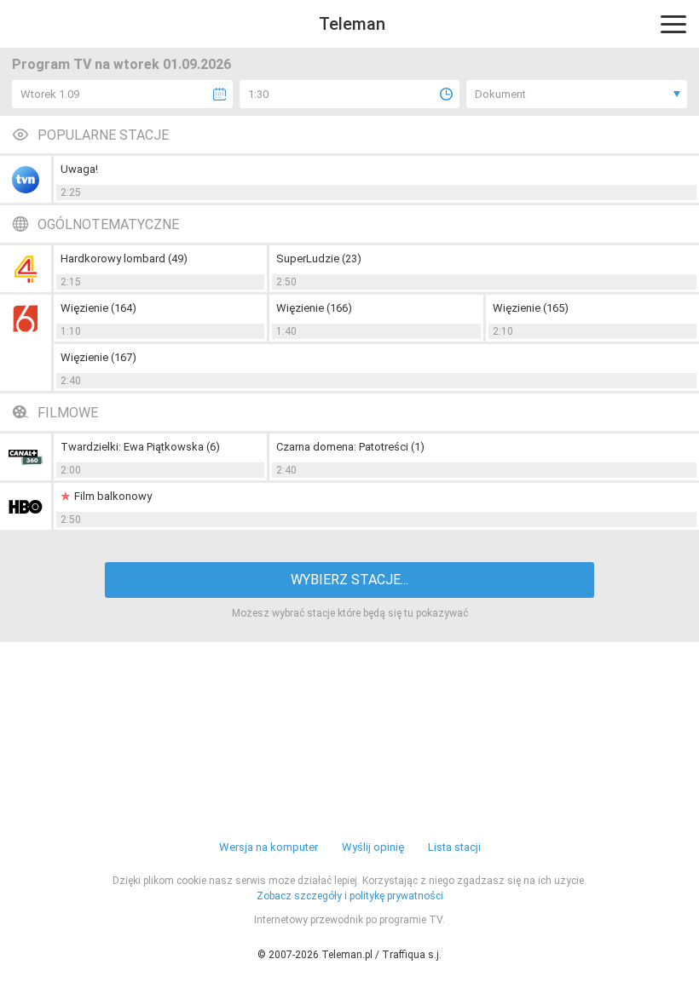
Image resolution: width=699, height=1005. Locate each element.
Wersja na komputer (268, 847)
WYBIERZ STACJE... (349, 579)
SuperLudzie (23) (318, 258)
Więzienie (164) (98, 308)
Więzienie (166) (314, 308)
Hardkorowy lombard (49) (124, 258)
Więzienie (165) (531, 308)
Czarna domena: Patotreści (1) (350, 446)
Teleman (352, 24)
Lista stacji (454, 847)
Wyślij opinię (373, 847)
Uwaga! (79, 169)
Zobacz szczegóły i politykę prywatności (350, 896)
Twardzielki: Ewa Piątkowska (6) (140, 446)
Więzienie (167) (98, 357)
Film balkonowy (113, 496)
